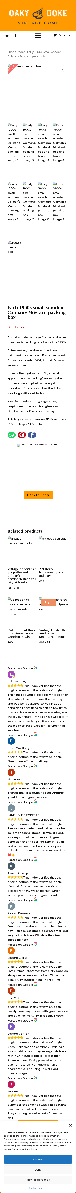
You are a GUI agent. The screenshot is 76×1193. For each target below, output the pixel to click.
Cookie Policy (36, 1188)
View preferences (38, 1180)
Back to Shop (38, 494)
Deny (38, 1169)
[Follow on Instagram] (7, 35)
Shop (11, 52)
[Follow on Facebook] (15, 35)
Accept (38, 1159)
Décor (21, 52)
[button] (70, 1125)
